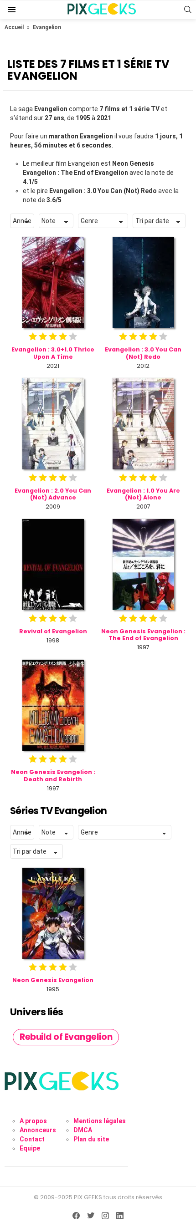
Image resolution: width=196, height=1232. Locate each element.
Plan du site (91, 1139)
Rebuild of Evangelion (66, 1037)
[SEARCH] (187, 9)
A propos (33, 1121)
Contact (32, 1139)
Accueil (14, 27)
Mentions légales (99, 1121)
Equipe (30, 1148)
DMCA (82, 1130)
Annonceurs (38, 1130)
